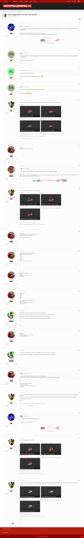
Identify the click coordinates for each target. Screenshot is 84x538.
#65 (79, 100)
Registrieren (74, 1)
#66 (79, 145)
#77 (79, 392)
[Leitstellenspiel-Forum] (42, 6)
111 (18, 523)
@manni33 (21, 318)
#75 (79, 350)
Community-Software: (42, 536)
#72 (79, 290)
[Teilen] (80, 19)
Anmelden (68, 1)
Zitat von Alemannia (25, 26)
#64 (79, 83)
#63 (79, 67)
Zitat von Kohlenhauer (26, 168)
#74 (79, 330)
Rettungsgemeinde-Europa (49, 40)
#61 (79, 22)
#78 (79, 412)
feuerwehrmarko (30, 138)
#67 (79, 165)
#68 (79, 188)
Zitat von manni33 (25, 416)
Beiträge (7, 36)
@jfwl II (21, 314)
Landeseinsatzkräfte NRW (49, 43)
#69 (79, 231)
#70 (79, 250)
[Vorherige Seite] (5, 523)
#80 (79, 480)
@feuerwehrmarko (24, 422)
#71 (79, 270)
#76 (79, 370)
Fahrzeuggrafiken (48, 180)
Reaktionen (7, 35)
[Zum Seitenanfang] (82, 536)
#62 (79, 50)
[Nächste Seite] (21, 523)
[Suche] (79, 1)
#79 (79, 437)
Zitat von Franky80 (25, 70)
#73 (79, 310)
